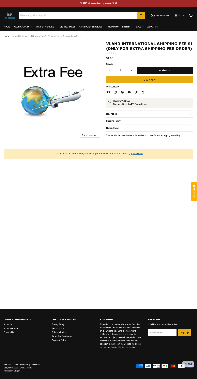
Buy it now (149, 79)
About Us (8, 325)
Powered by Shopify (12, 371)
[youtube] (129, 92)
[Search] (141, 15)
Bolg (139, 27)
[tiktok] (136, 92)
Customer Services (91, 27)
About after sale (11, 329)
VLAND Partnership (119, 27)
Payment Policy (59, 340)
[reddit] (143, 92)
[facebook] (108, 92)
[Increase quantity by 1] (131, 70)
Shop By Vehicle (45, 27)
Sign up (184, 332)
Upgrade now (136, 154)
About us (152, 27)
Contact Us (9, 332)
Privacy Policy (58, 325)
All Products (22, 27)
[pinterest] (122, 92)
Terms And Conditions (62, 337)
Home (7, 27)
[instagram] (115, 92)
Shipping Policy (59, 332)
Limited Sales (67, 27)
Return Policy (58, 329)
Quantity (109, 64)
